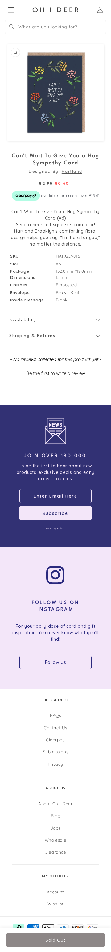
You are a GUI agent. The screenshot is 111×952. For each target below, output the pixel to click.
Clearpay (55, 739)
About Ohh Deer (55, 803)
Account (55, 891)
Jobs (55, 827)
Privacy (55, 764)
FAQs (55, 715)
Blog (55, 815)
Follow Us (55, 662)
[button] (55, 320)
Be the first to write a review (55, 373)
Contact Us (55, 727)
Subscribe (55, 513)
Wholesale (55, 839)
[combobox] (55, 27)
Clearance (55, 852)
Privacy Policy (55, 528)
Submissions (55, 751)
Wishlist (55, 903)
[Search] (11, 27)
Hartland (72, 171)
